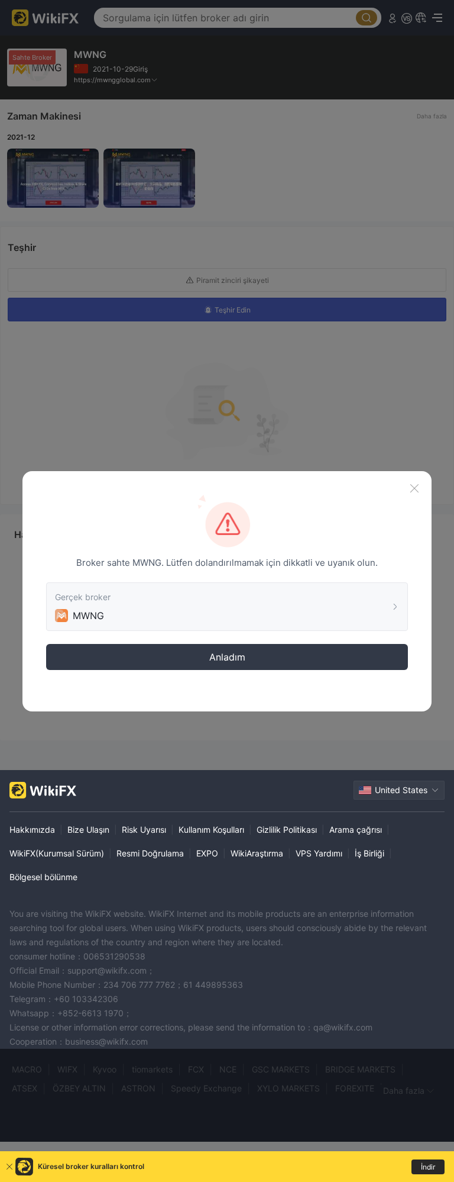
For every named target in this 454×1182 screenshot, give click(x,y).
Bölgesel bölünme (43, 877)
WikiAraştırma (257, 853)
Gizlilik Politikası (287, 829)
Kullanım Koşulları (211, 829)
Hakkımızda (32, 829)
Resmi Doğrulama (150, 853)
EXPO (207, 853)
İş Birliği (369, 853)
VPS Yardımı (319, 853)
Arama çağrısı (355, 829)
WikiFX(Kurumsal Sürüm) (56, 853)
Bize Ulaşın (88, 829)
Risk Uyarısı (144, 829)
